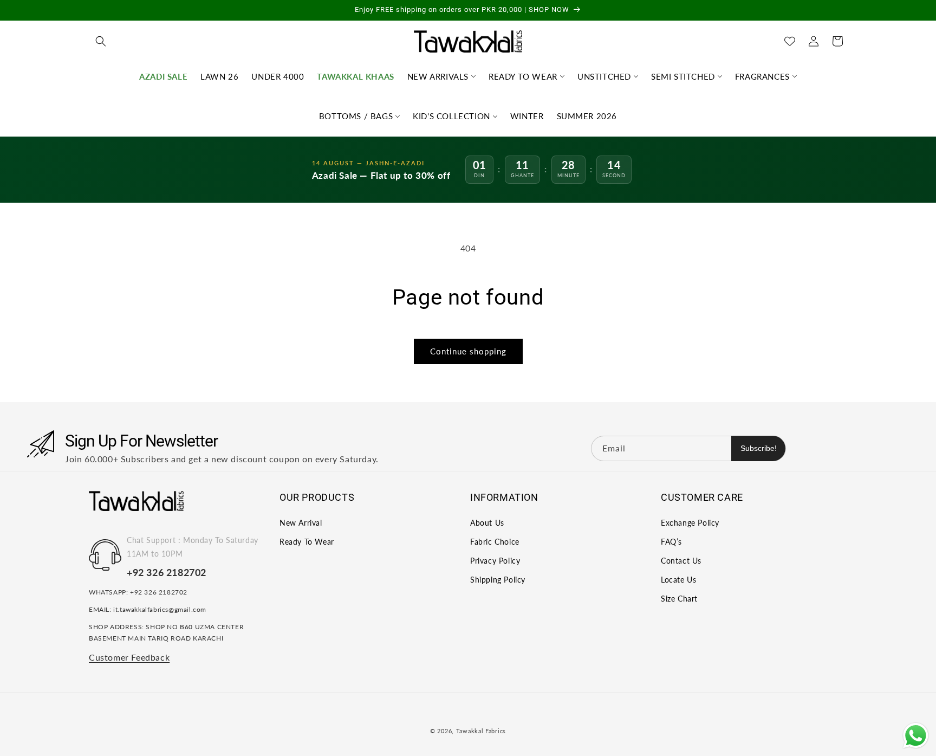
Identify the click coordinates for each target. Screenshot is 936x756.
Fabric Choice (494, 541)
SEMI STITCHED (683, 76)
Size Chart (679, 598)
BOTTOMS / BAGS (356, 116)
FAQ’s (671, 541)
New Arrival (301, 522)
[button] (101, 41)
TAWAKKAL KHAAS (355, 76)
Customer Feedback (129, 657)
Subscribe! (758, 448)
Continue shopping (468, 351)
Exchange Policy (690, 522)
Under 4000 (277, 76)
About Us (487, 522)
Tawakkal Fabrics (481, 730)
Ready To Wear (307, 541)
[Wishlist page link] (789, 41)
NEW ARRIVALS (438, 76)
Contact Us (681, 560)
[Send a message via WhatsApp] (916, 736)
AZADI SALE (163, 76)
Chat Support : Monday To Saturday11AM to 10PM (192, 546)
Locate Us (678, 579)
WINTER (527, 116)
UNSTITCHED (604, 76)
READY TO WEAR (523, 76)
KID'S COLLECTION (451, 116)
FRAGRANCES (762, 76)
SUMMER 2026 (587, 116)
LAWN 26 (219, 76)
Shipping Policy (497, 579)
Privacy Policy (495, 560)
